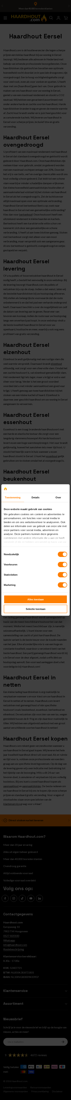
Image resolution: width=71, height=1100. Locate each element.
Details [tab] (36, 497)
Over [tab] (58, 497)
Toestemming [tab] (12, 497)
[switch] (62, 564)
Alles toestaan (35, 599)
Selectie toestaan (35, 609)
